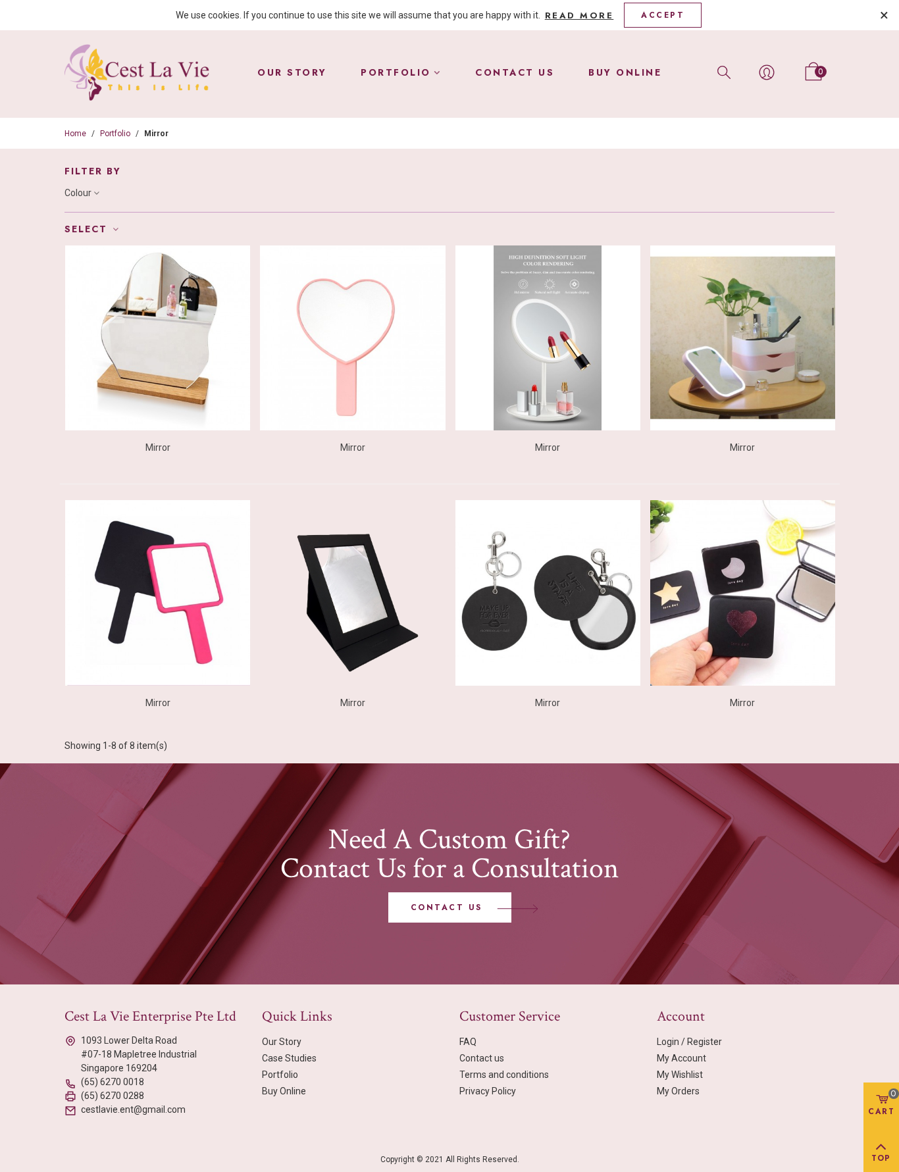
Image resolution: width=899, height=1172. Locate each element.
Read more (579, 15)
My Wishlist (680, 1074)
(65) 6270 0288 (112, 1095)
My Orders (678, 1091)
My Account (681, 1058)
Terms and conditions (504, 1074)
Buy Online (624, 72)
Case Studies (289, 1058)
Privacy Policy (487, 1091)
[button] (449, 907)
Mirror (157, 447)
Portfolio (396, 72)
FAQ (467, 1041)
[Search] (724, 71)
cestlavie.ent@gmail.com (133, 1109)
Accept (662, 15)
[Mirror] (157, 337)
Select (87, 229)
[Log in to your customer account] (767, 72)
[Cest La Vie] (136, 72)
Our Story (292, 72)
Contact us (514, 72)
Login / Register (689, 1041)
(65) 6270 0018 (112, 1082)
